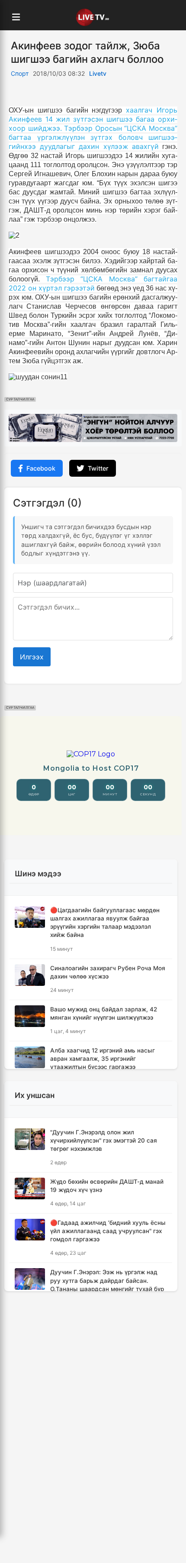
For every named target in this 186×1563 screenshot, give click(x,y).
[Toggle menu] (16, 17)
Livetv (97, 73)
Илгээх (32, 656)
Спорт (20, 73)
